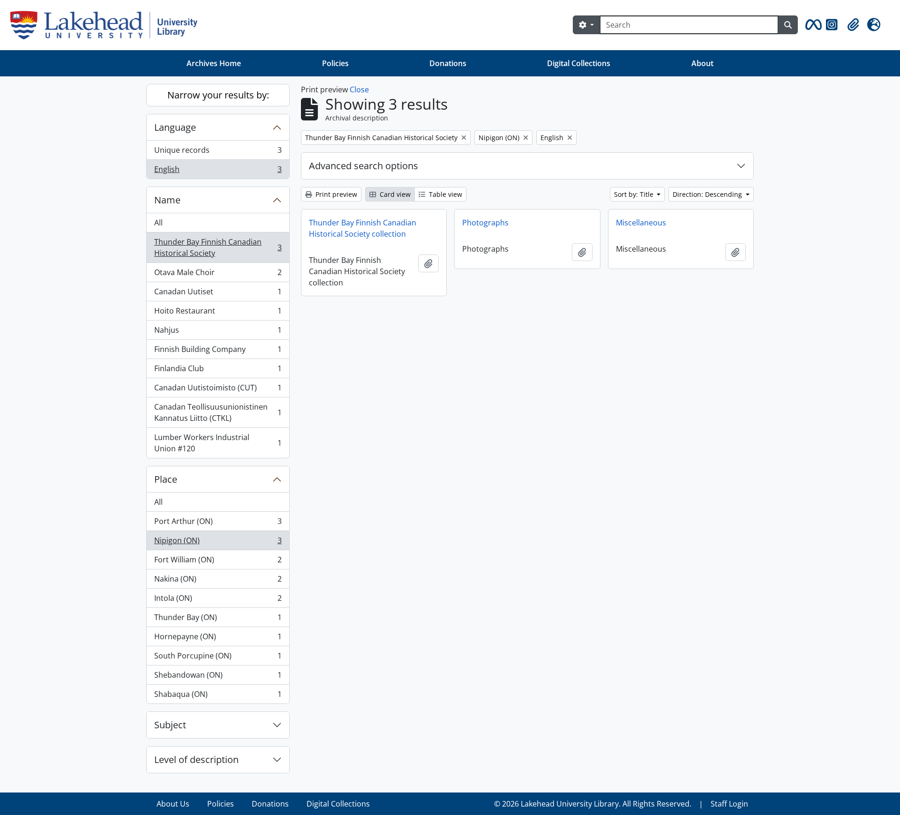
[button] (812, 25)
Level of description (196, 759)
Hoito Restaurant (218, 313)
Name (167, 200)
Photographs (485, 222)
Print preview (335, 194)
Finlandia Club (218, 370)
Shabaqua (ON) (218, 696)
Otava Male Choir (218, 274)
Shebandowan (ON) (218, 677)
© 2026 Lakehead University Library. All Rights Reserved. (592, 804)
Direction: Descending (708, 194)
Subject (170, 724)
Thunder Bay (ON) (218, 619)
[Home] (107, 25)
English (218, 171)
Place (165, 479)
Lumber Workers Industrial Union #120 (218, 443)
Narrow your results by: (218, 95)
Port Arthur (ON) (218, 523)
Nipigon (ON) (218, 542)
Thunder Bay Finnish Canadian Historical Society (218, 247)
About (702, 63)
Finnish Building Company (218, 351)
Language (175, 127)
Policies (335, 63)
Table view (444, 194)
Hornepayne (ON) (218, 638)
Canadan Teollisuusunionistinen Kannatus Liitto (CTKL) (218, 412)
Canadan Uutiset (218, 293)
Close (359, 89)
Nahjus (218, 332)
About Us (173, 804)
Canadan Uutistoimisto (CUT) (218, 389)
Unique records (218, 152)
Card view (394, 194)
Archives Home (214, 63)
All (158, 222)
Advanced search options (363, 165)
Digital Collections (578, 63)
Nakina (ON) (218, 581)
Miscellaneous (641, 222)
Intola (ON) (218, 600)
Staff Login (729, 804)
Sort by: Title (634, 194)
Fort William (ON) (218, 561)
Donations (447, 63)
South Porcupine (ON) (218, 658)
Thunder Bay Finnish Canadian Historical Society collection (362, 228)
